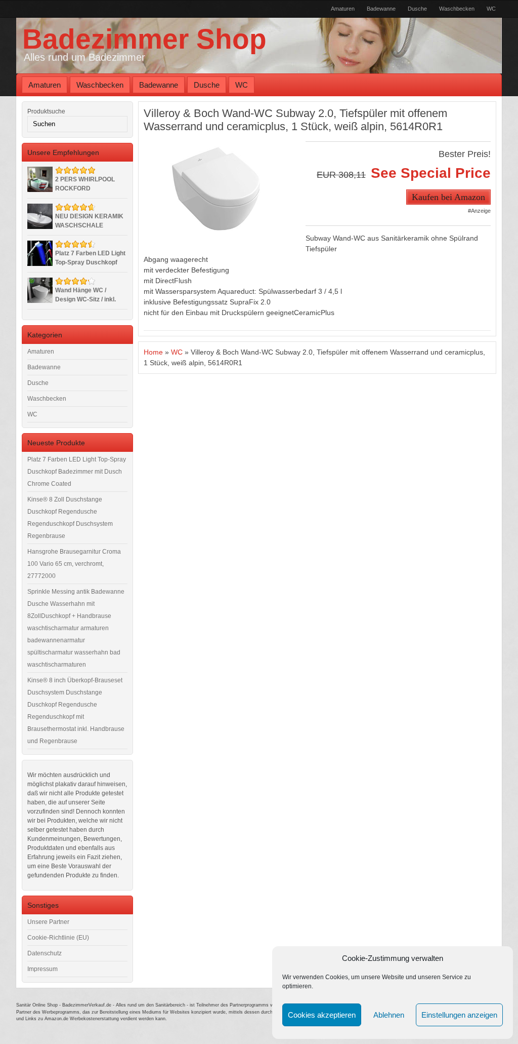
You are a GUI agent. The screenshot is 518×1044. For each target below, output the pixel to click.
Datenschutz (44, 953)
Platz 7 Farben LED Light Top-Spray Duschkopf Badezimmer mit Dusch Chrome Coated (76, 471)
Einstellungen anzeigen (459, 1015)
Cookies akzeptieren (322, 1015)
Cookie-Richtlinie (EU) (58, 937)
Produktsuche (46, 111)
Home (153, 352)
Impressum (42, 969)
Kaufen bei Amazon (448, 197)
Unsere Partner (48, 921)
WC (491, 9)
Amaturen (343, 9)
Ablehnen (388, 1015)
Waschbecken (456, 9)
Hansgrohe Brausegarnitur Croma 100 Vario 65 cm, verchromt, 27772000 (74, 563)
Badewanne (381, 9)
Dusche (417, 9)
